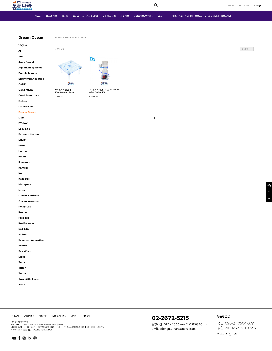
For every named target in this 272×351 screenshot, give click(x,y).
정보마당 (189, 16)
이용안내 (86, 315)
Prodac (23, 212)
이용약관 (42, 315)
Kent (21, 173)
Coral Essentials (28, 95)
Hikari (22, 156)
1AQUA (22, 45)
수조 (160, 16)
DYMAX (22, 123)
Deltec (22, 101)
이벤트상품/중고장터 (144, 16)
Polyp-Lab (24, 206)
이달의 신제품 (109, 16)
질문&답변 (226, 16)
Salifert (23, 234)
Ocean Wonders (28, 201)
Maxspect (24, 184)
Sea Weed (24, 251)
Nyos (21, 190)
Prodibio (23, 217)
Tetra (21, 262)
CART (256, 6)
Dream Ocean (27, 112)
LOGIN (231, 6)
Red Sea (23, 228)
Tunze (22, 273)
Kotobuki (24, 178)
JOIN (238, 6)
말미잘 (65, 16)
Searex (22, 245)
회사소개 (15, 315)
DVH (21, 117)
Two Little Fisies (28, 279)
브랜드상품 (67, 37)
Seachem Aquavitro (31, 240)
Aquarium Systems (30, 67)
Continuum (25, 89)
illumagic (24, 162)
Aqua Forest (26, 62)
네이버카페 (213, 16)
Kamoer (23, 167)
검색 (156, 5)
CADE (22, 84)
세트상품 (124, 16)
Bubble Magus (27, 73)
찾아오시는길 (28, 315)
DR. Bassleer (26, 106)
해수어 (38, 16)
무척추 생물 (51, 16)
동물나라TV (201, 16)
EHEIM (22, 139)
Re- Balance (26, 223)
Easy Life (24, 128)
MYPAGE (247, 6)
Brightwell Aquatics (31, 78)
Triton (22, 267)
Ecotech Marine (28, 134)
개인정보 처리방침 (58, 315)
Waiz (21, 284)
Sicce (21, 256)
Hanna (22, 151)
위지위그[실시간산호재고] (85, 16)
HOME (58, 37)
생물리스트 (177, 16)
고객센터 (74, 315)
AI (19, 50)
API (20, 56)
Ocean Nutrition (28, 195)
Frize (21, 145)
